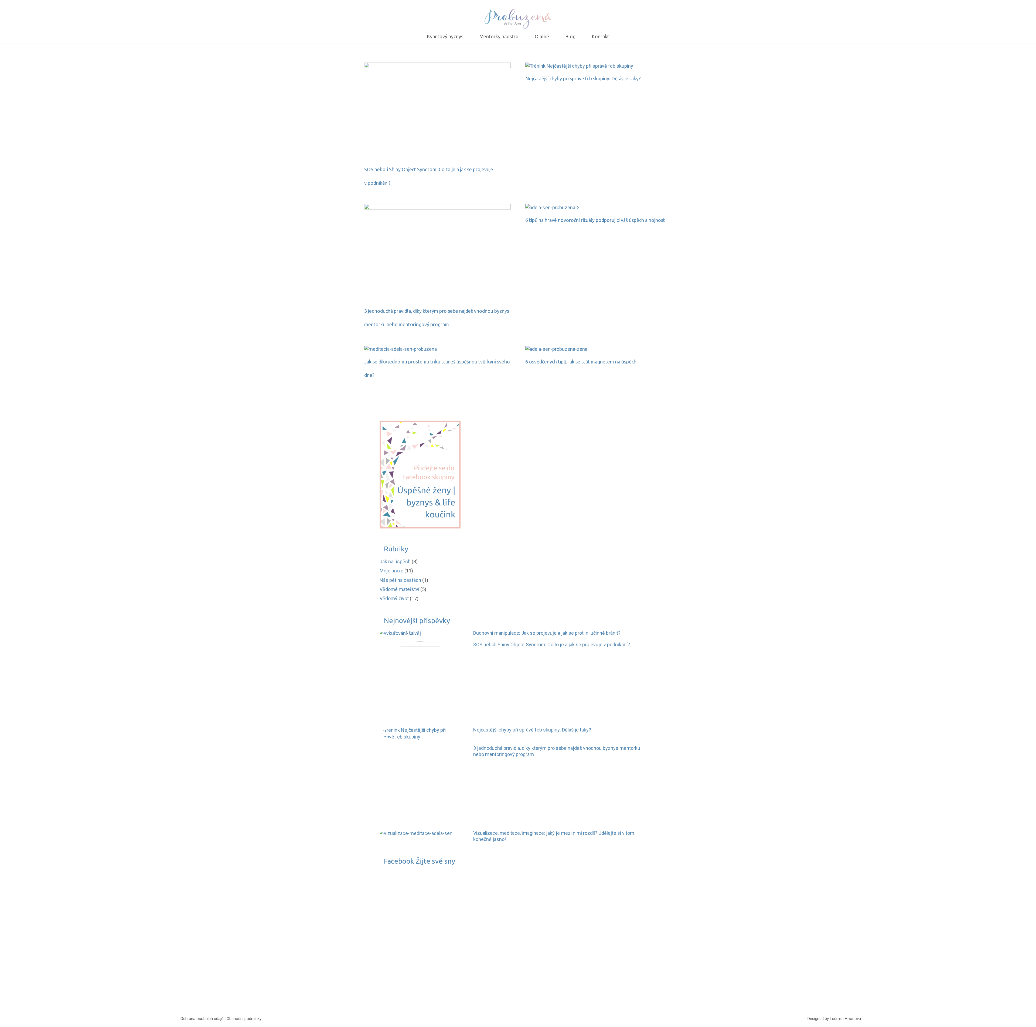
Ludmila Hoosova (845, 1018)
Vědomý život (394, 598)
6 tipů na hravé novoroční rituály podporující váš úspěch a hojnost (595, 220)
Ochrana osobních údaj (200, 1018)
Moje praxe (391, 570)
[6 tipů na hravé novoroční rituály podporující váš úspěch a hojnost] (552, 207)
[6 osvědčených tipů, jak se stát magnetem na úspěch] (556, 349)
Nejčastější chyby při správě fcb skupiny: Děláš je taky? (583, 78)
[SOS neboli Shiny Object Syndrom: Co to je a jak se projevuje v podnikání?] (437, 66)
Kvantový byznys (409, 950)
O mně (398, 960)
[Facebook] (510, 1019)
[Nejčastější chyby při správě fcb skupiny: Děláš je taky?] (579, 66)
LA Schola (401, 941)
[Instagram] (526, 1019)
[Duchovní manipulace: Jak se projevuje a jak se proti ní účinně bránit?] (400, 633)
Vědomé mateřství (399, 589)
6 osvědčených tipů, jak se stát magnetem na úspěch (580, 361)
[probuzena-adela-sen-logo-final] (518, 19)
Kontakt (399, 978)
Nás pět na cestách (400, 580)
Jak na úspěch (395, 561)
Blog (395, 969)
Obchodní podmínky (244, 1018)
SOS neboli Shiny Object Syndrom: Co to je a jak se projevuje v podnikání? (551, 644)
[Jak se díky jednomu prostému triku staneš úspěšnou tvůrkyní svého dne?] (400, 349)
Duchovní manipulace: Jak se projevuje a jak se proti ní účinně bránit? (547, 633)
